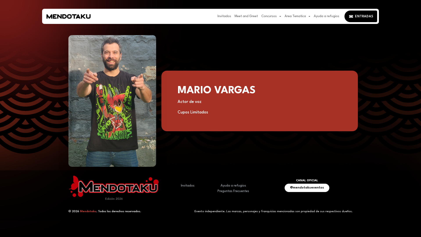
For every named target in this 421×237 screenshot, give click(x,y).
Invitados (224, 16)
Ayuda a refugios (326, 16)
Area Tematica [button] (296, 16)
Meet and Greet (246, 16)
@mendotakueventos (307, 187)
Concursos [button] (269, 16)
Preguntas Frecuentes (233, 191)
